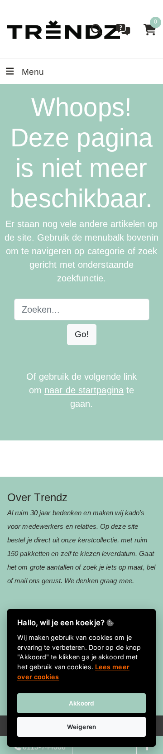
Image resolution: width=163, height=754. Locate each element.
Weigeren (81, 726)
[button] (81, 334)
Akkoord (82, 703)
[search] (96, 29)
